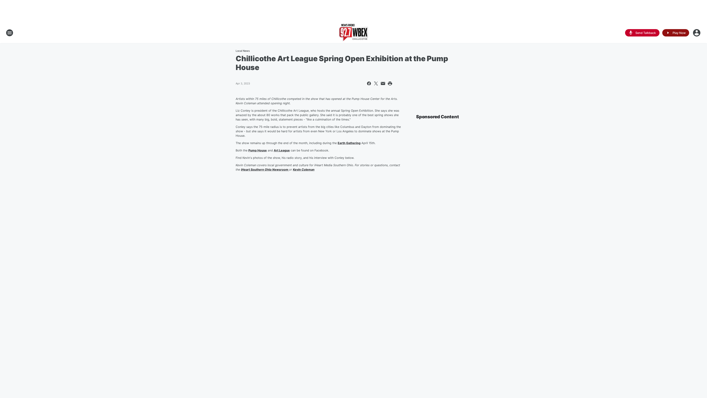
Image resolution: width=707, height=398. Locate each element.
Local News (243, 50)
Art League (282, 150)
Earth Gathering (349, 143)
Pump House (257, 150)
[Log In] (697, 32)
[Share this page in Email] (383, 83)
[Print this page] (390, 83)
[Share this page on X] (376, 83)
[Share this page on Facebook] (369, 83)
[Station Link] (353, 32)
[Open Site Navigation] (9, 32)
